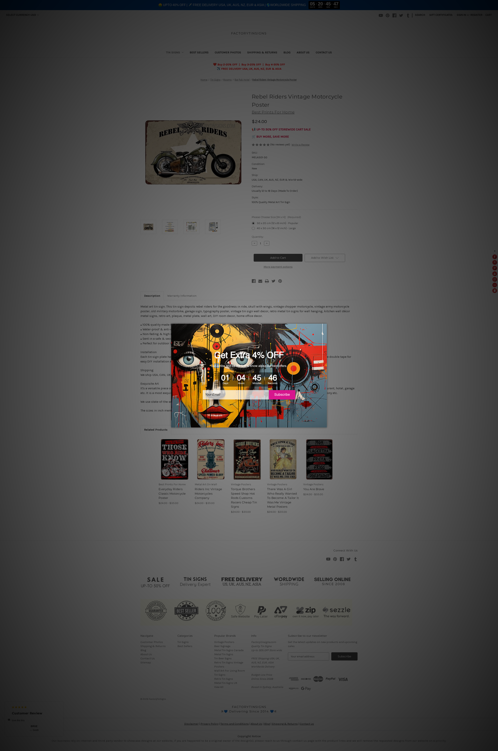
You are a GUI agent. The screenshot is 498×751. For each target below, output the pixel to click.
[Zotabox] (324, 424)
